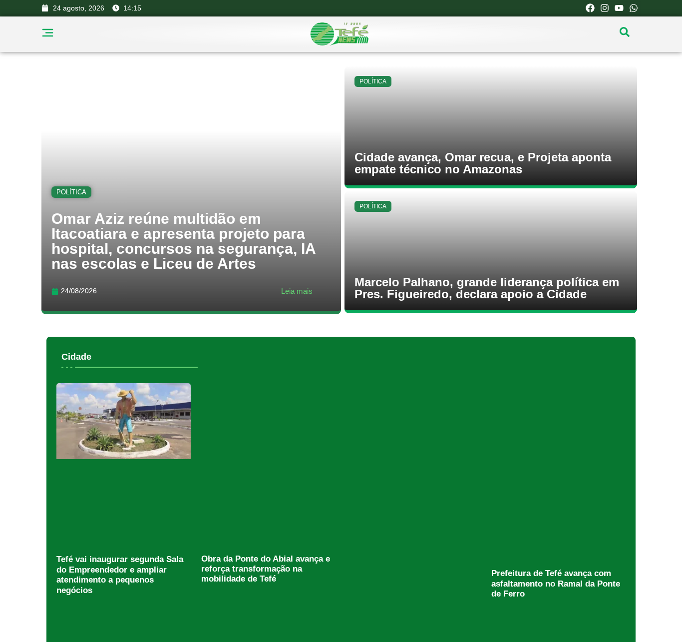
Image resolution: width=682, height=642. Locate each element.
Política (71, 191)
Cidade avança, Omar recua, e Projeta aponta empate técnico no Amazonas (482, 163)
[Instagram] (605, 8)
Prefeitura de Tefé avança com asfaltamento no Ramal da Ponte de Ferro (555, 584)
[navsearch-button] (625, 34)
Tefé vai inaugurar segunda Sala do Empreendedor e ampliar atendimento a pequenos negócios (119, 575)
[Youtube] (619, 8)
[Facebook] (590, 8)
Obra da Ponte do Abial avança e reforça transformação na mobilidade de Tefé (265, 569)
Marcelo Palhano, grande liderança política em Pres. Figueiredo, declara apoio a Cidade (486, 288)
